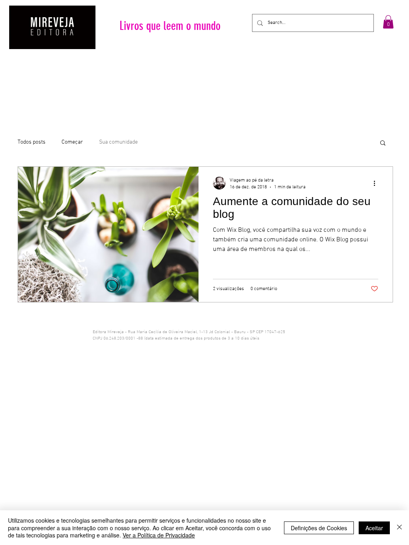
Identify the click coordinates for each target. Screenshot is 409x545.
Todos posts (32, 142)
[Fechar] (399, 528)
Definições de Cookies (319, 528)
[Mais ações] (377, 183)
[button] (388, 21)
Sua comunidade (118, 142)
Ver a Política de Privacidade (159, 535)
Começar (72, 142)
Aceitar (374, 528)
